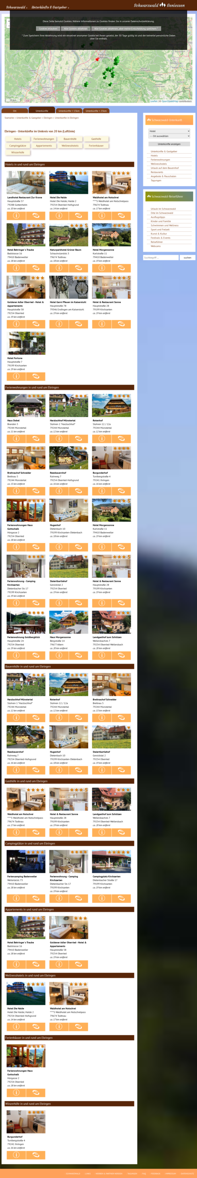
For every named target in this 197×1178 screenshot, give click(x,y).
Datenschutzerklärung (142, 21)
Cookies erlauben (48, 28)
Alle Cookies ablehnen (76, 28)
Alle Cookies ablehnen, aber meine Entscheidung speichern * (126, 28)
